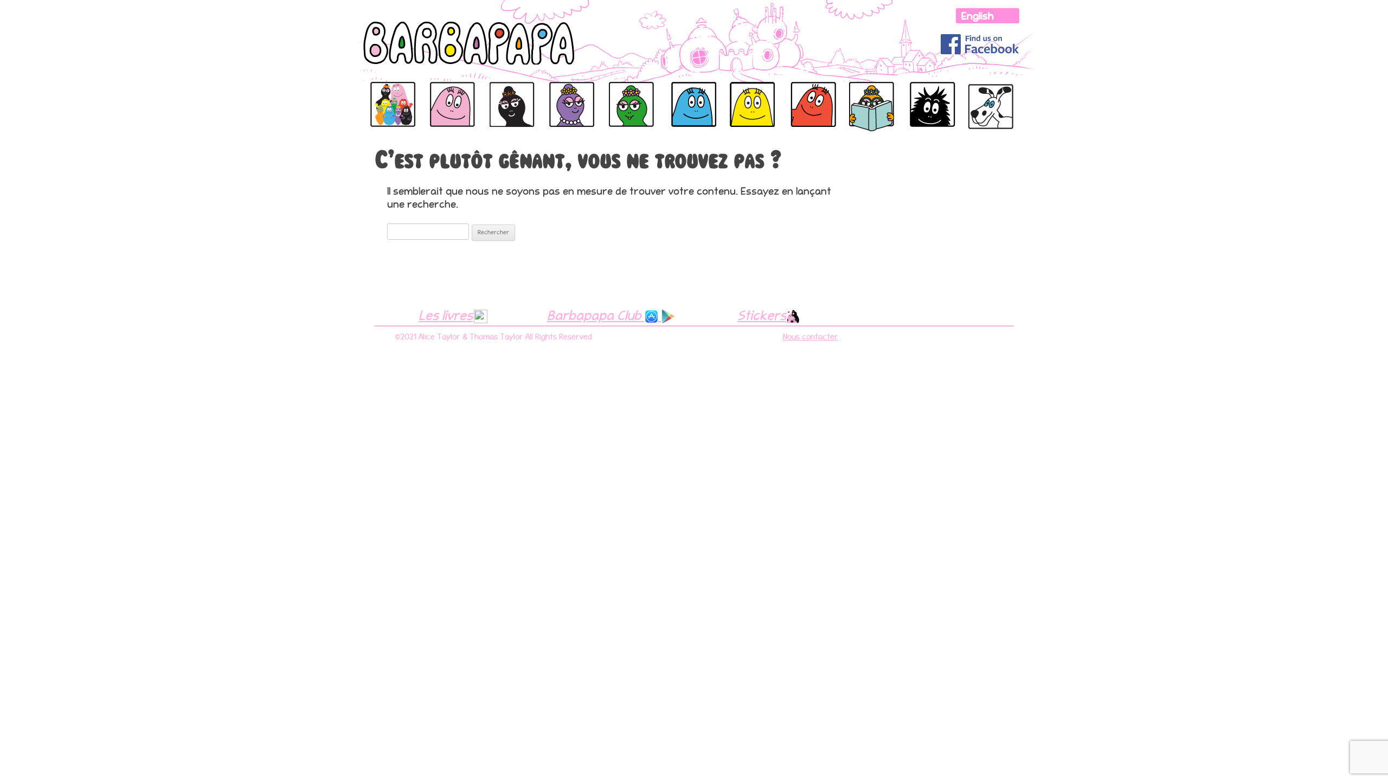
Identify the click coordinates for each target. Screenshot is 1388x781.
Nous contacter (810, 337)
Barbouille (929, 93)
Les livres (446, 315)
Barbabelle (568, 93)
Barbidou (736, 93)
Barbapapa (389, 93)
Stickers (761, 315)
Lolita (979, 87)
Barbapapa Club (596, 315)
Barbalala (627, 93)
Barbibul (671, 93)
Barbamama (510, 93)
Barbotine (867, 93)
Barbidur (801, 93)
